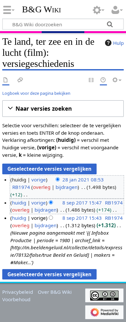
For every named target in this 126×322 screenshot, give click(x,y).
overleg (41, 187)
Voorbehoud (16, 299)
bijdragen (67, 187)
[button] (63, 108)
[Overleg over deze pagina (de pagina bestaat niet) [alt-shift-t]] (20, 80)
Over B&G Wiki (55, 292)
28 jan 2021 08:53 (83, 179)
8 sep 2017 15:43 (82, 218)
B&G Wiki (41, 9)
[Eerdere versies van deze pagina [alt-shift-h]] (103, 80)
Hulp (118, 43)
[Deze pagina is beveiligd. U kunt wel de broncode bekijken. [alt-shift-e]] (91, 80)
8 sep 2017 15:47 (82, 202)
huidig (19, 202)
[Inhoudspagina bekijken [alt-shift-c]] (5, 80)
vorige (38, 179)
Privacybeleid (17, 292)
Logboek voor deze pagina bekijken (36, 93)
